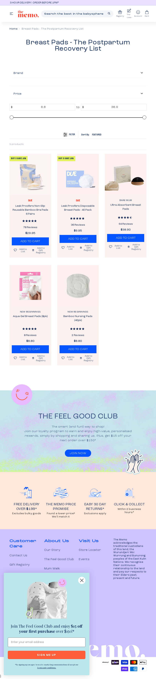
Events (84, 559)
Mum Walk (52, 568)
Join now (78, 453)
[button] (39, 250)
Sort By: (91, 134)
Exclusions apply (95, 513)
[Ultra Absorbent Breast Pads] (125, 174)
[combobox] (77, 13)
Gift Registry (20, 564)
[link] (46, 599)
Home (14, 28)
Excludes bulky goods (26, 513)
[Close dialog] (82, 580)
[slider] (12, 117)
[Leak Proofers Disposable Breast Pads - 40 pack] (78, 174)
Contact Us (18, 555)
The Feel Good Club (59, 559)
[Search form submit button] (109, 13)
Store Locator (90, 550)
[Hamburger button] (11, 14)
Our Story (52, 550)
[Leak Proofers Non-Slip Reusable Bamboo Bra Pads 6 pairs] (30, 174)
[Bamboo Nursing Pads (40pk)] (78, 286)
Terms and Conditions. (46, 667)
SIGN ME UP (46, 655)
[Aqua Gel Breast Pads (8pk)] (30, 286)
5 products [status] (17, 144)
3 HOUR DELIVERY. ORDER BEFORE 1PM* (34, 3)
